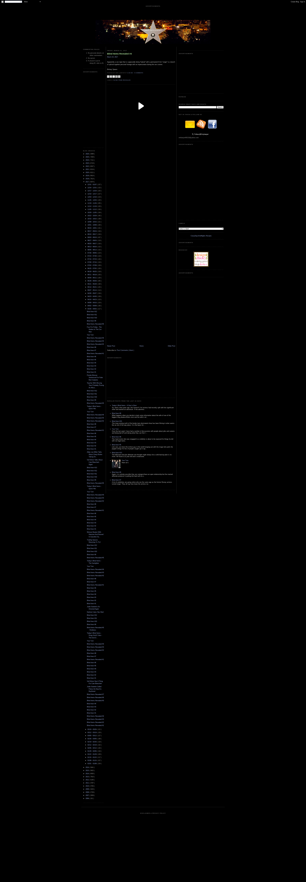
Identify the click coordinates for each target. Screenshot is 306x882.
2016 (87, 767)
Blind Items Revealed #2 (95, 344)
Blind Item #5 (91, 360)
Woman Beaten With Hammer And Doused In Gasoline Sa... (95, 534)
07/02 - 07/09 (92, 265)
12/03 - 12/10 (92, 197)
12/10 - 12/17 (92, 194)
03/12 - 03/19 (92, 732)
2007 (87, 795)
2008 (87, 792)
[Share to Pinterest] (119, 76)
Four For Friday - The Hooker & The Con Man (94, 329)
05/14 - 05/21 (92, 287)
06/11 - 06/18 (92, 275)
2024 (87, 160)
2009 (87, 789)
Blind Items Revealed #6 (95, 697)
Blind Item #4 (91, 363)
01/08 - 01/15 (92, 760)
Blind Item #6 (91, 356)
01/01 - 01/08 (92, 763)
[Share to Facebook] (116, 76)
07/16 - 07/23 (92, 259)
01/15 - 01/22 (92, 757)
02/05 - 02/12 (92, 748)
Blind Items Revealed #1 (95, 353)
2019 (87, 175)
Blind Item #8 (91, 347)
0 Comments (138, 72)
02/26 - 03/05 (92, 739)
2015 (87, 770)
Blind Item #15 (117, 421)
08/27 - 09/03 (92, 240)
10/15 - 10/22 (92, 219)
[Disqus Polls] (141, 156)
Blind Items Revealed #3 (95, 341)
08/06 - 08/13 (92, 250)
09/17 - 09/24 (92, 231)
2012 (87, 780)
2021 (87, 169)
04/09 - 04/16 (92, 302)
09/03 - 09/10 (92, 237)
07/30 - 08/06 (92, 253)
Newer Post (111, 346)
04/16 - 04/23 (92, 299)
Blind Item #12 (92, 311)
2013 (87, 777)
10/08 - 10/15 (92, 222)
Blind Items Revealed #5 (95, 324)
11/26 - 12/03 (92, 200)
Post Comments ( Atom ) (125, 350)
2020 (87, 172)
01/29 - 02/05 (92, 751)
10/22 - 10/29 (92, 215)
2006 (87, 798)
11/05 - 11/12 (92, 209)
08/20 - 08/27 (92, 243)
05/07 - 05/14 (92, 290)
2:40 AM (130, 72)
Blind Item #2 (91, 369)
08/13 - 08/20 (92, 247)
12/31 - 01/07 (92, 184)
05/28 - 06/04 (92, 281)
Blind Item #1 (91, 372)
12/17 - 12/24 (92, 191)
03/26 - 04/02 (92, 309)
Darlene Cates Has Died (95, 612)
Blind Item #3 (91, 366)
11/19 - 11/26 (92, 203)
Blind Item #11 (92, 315)
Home (141, 346)
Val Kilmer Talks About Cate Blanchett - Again (95, 462)
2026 (87, 154)
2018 (87, 179)
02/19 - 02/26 (92, 742)
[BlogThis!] (111, 76)
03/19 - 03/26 (92, 729)
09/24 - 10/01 (92, 228)
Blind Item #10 (92, 318)
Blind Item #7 (91, 350)
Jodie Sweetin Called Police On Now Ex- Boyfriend (94, 689)
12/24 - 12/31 (92, 188)
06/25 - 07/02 (92, 268)
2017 (87, 182)
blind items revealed (122, 80)
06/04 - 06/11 (92, 278)
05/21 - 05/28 (92, 284)
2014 (87, 773)
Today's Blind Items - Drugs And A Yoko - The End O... (94, 635)
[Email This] (108, 76)
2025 (87, 157)
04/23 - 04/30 (92, 296)
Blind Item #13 (92, 467)
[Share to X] (113, 76)
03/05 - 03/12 (92, 735)
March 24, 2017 (112, 57)
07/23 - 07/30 (92, 256)
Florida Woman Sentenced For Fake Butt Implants (95, 377)
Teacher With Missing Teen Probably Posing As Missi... (95, 385)
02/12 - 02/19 (92, 745)
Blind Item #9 (91, 321)
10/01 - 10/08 (92, 225)
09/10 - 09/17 (92, 234)
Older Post (171, 346)
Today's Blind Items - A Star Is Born (124, 405)
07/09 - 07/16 (92, 262)
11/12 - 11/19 (92, 206)
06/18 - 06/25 (92, 271)
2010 (87, 786)
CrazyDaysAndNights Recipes (201, 236)
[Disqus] (141, 216)
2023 (87, 163)
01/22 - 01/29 (92, 754)
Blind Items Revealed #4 (95, 338)
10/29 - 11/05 (92, 212)
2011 (87, 783)
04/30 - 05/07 (92, 293)
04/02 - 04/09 (92, 306)
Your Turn (90, 335)
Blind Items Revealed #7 (95, 694)
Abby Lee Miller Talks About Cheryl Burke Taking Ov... (94, 454)
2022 (87, 166)
